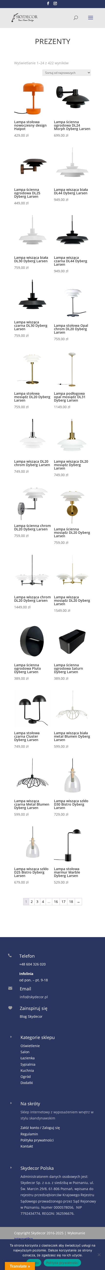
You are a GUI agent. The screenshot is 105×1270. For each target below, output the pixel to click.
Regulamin (29, 1134)
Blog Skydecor (31, 1016)
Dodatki (27, 1082)
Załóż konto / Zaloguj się (40, 1127)
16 (56, 901)
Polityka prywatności (37, 1140)
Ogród (26, 1076)
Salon (25, 1052)
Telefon (27, 956)
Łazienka (28, 1058)
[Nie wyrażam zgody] (98, 1254)
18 (71, 901)
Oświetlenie (30, 1045)
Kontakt (27, 1146)
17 (63, 901)
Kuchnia (27, 1070)
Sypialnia (28, 1064)
